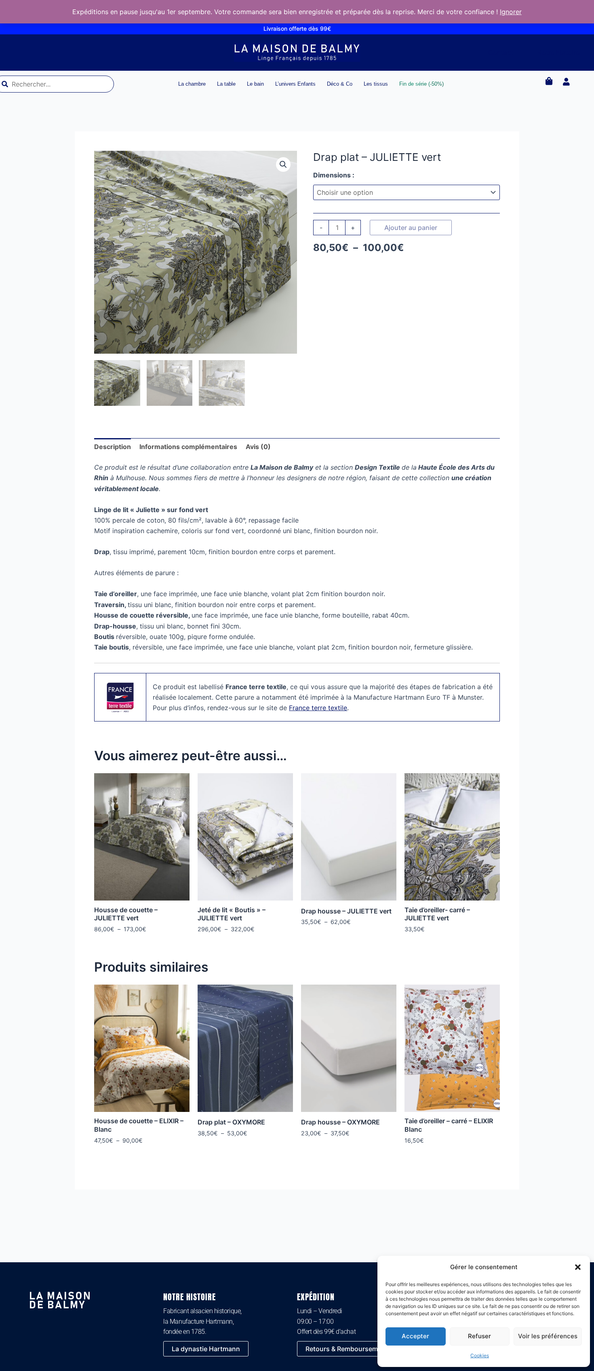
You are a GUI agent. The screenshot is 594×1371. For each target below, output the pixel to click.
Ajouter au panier (410, 228)
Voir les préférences (547, 1336)
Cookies (479, 1355)
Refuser (479, 1336)
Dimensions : (333, 175)
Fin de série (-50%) (421, 84)
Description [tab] (112, 447)
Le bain (255, 84)
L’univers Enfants (295, 84)
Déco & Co (339, 84)
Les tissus (376, 84)
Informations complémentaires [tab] (188, 447)
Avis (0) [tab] (258, 447)
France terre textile (318, 708)
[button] (578, 1267)
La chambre (192, 84)
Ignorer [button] (511, 12)
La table (226, 84)
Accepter (415, 1336)
